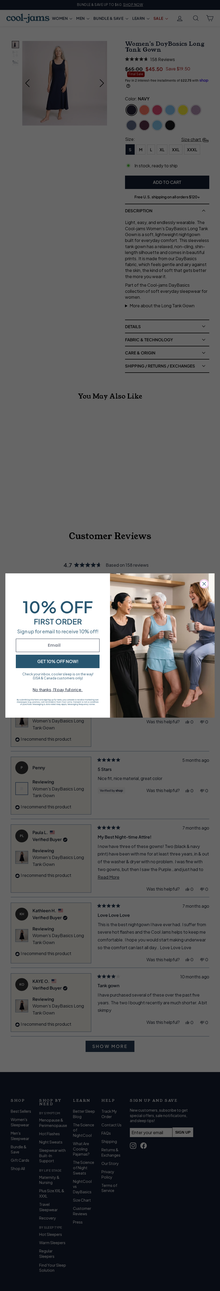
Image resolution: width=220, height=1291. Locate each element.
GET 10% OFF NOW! (57, 661)
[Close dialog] (204, 584)
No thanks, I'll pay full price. (58, 689)
